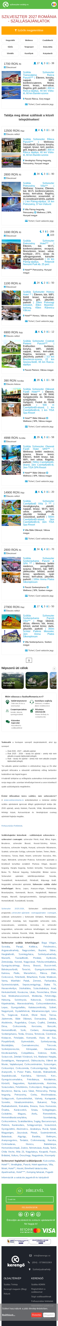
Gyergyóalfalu (18, 1007)
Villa (51, 1164)
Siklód (53, 1068)
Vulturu (14, 1155)
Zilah (53, 973)
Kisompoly (50, 1155)
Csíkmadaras (8, 1144)
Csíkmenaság (38, 1140)
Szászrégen (50, 1064)
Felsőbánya (33, 1079)
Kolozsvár (36, 999)
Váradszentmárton (23, 1102)
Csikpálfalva (27, 1053)
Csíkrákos (50, 999)
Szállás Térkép (11, 1284)
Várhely (38, 1098)
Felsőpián (19, 1037)
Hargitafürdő (7, 954)
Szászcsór (6, 1056)
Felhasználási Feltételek (11, 826)
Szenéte (5, 1102)
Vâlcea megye (47, 315)
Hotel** (11, 1168)
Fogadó (49, 1172)
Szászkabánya (40, 988)
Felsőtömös (22, 1087)
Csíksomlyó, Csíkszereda (15, 1068)
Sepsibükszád (8, 1075)
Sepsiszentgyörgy (31, 984)
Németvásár (35, 1148)
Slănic (53, 950)
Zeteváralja (7, 962)
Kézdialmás (50, 1079)
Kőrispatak (31, 1049)
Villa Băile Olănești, (33, 530)
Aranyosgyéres (9, 1140)
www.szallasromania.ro (14, 800)
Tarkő (53, 1148)
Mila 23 (20, 1151)
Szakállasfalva (25, 1121)
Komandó (31, 1037)
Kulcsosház (49, 1160)
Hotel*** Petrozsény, (34, 270)
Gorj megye (44, 99)
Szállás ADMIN (38, 1284)
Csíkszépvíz (35, 1087)
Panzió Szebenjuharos (35, 587)
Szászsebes (7, 1087)
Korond (18, 962)
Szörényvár (20, 999)
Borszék (51, 1026)
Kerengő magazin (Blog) (15, 1289)
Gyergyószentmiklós (45, 969)
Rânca (43, 973)
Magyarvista (49, 1087)
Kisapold (43, 1151)
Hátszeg (5, 999)
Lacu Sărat (28, 1091)
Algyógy (22, 1136)
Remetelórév (49, 1113)
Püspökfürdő (7, 1041)
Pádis (16, 973)
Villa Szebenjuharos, (34, 642)
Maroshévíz (30, 973)
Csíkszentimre (8, 1121)
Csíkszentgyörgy (39, 1068)
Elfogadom (49, 1315)
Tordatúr (24, 1140)
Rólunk (7, 1293)
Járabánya (35, 1129)
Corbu (34, 1094)
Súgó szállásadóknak (41, 1296)
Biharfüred (32, 977)
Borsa (26, 965)
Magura (22, 1113)
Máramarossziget (41, 1011)
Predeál (37, 958)
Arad (53, 988)
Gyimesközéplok (10, 984)
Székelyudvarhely (47, 954)
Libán (32, 992)
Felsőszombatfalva (46, 962)
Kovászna (23, 992)
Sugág (37, 1121)
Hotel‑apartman (39, 1164)
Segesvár (12, 1015)
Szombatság (49, 1117)
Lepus (4, 1007)
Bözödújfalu (7, 1045)
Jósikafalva (24, 988)
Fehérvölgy (50, 996)
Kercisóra (36, 1026)
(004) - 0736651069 (42, 1262)
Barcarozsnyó (49, 1121)
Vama (4, 980)
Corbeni (34, 1030)
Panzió (26, 1164)
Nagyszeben (28, 950)
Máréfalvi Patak (20, 980)
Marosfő (5, 958)
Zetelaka (51, 1022)
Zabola (52, 1018)
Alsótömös (6, 1022)
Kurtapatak (50, 1098)
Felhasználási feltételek (42, 1301)
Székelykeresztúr (10, 1049)
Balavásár (6, 1136)
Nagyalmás (37, 1155)
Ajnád (53, 1129)
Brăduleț (5, 1155)
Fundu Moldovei (47, 977)
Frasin (53, 1151)
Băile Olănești (23, 1018)
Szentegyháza (26, 954)
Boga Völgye (49, 942)
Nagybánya (31, 1151)
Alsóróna (51, 1083)
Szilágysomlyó (34, 1125)
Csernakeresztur (30, 1045)
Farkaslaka (50, 980)
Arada (46, 1148)
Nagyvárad (29, 962)
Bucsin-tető (50, 965)
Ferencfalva (43, 992)
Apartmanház (8, 1172)
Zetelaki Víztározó (23, 1056)
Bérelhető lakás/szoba (36, 1168)
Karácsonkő (20, 1110)
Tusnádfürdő (21, 958)
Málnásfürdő (49, 1072)
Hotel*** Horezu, (32, 315)
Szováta (5, 946)
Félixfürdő (20, 977)
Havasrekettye (8, 988)
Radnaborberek (9, 1106)
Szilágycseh (7, 1098)
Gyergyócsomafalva (11, 1079)
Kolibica (33, 946)
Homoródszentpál (10, 1148)
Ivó (35, 1056)
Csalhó (41, 1022)
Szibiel (52, 1007)
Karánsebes (18, 1125)
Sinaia (34, 1110)
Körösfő (5, 1083)
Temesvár (39, 1034)
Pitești (34, 1132)
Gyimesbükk (27, 1041)
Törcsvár (51, 1045)
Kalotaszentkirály (37, 1007)
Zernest (37, 980)
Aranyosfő (6, 1072)
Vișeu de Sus (47, 1037)
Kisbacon (6, 1037)
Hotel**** (20, 1172)
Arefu (34, 1113)
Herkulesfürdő (8, 992)
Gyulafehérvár (22, 1011)
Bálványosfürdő (9, 969)
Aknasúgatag (49, 1030)
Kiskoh (24, 1015)
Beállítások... (8, 1315)
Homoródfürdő (8, 1030)
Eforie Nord (39, 1015)
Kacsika (52, 1140)
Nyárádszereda (36, 1083)
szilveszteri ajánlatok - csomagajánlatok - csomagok (34, 913)
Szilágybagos (49, 1110)
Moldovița (37, 996)
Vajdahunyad (16, 1064)
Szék (23, 1030)
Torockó (26, 969)
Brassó (37, 965)
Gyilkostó (51, 958)
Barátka (36, 1136)
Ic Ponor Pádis (22, 1072)
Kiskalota (23, 1106)
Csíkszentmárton (33, 1064)
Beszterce (6, 1091)
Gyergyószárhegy (10, 965)
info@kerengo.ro (42, 1255)
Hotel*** (5, 1164)
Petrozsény (41, 1091)
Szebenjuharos (9, 1034)
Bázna (17, 1091)
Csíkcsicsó (7, 977)
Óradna (5, 1110)
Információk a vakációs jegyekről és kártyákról (25, 1177)
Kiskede (37, 1072)
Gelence (42, 1053)
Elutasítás (36, 1315)
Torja (53, 1102)
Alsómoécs (22, 1129)
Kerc (53, 1075)
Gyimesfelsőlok (24, 1098)
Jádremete (6, 1018)
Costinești (51, 1034)
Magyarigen (7, 1132)
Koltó (53, 1053)
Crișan (32, 1022)
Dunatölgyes (7, 1060)
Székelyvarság (48, 1041)
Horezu (29, 1144)
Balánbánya (50, 1144)
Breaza (33, 1106)
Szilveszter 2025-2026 (12, 909)
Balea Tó (50, 984)
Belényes (51, 1136)
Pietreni (5, 1125)
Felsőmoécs (49, 946)
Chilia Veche (8, 1151)
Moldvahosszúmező (18, 996)
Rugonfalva (20, 1022)
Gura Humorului (47, 1106)
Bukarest (42, 1102)
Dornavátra (40, 1018)
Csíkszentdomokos (46, 1003)
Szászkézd (50, 1125)
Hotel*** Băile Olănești (35, 418)
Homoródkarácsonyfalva (13, 1117)
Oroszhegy (25, 1155)
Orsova (29, 1034)
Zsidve (24, 1148)
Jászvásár (22, 1132)
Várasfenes (50, 1049)
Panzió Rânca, (31, 99)
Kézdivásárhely (9, 1053)
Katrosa (5, 973)
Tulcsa (52, 1015)
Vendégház (16, 1164)
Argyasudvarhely (10, 950)
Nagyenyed (7, 1011)
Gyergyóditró (8, 1129)
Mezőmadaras (48, 1094)
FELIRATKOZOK (30, 1207)
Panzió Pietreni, (32, 370)
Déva (4, 1026)
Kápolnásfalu (8, 1003)
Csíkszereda (19, 1026)
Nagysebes (19, 1083)
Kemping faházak (35, 1172)
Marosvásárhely (25, 1003)
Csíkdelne (6, 1113)
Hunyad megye (42, 163)
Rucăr (45, 1129)
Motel (4, 1168)
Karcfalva (26, 1075)
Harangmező (22, 1060)
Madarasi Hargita (47, 1056)
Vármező (41, 1075)
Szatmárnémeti (48, 1132)
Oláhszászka (37, 1060)
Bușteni (42, 950)
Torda (21, 1034)
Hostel (20, 1168)
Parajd (19, 946)
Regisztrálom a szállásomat (38, 1290)
